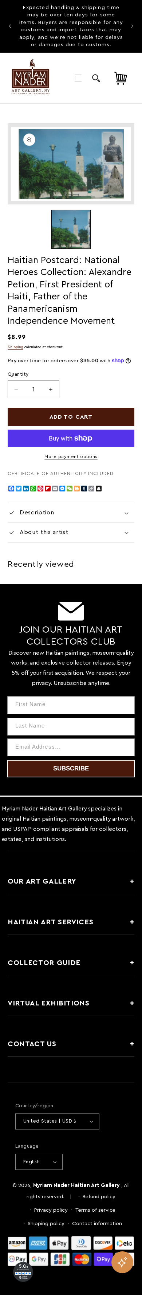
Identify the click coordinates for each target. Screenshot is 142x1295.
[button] (78, 78)
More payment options (71, 456)
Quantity (18, 374)
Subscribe (71, 768)
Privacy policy (51, 1210)
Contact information (97, 1223)
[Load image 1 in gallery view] (71, 229)
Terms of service (95, 1210)
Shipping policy (46, 1223)
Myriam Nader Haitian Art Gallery (76, 1185)
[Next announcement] (132, 26)
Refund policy (99, 1196)
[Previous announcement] (10, 26)
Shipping (15, 347)
